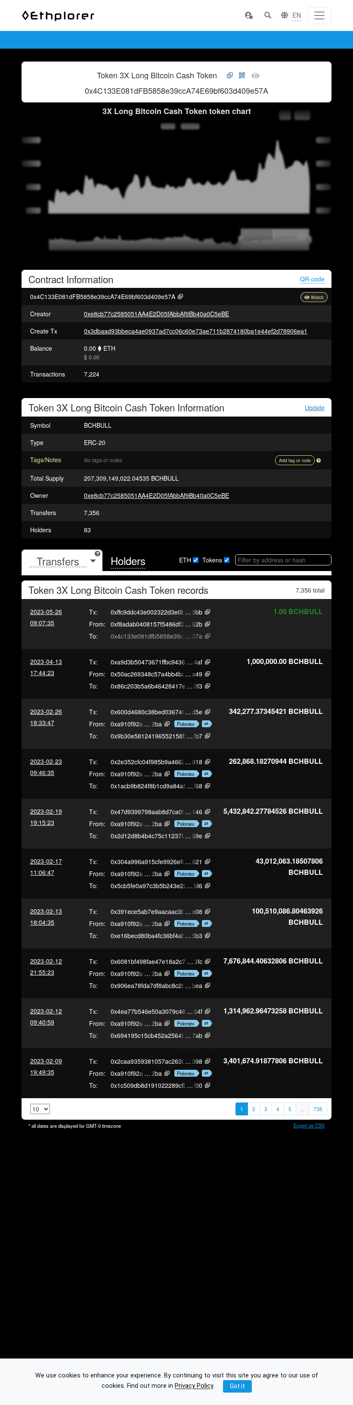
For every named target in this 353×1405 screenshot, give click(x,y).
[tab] (62, 561)
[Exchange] (205, 723)
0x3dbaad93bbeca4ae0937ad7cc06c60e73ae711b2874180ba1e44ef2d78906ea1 (195, 331)
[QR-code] (242, 76)
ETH (185, 560)
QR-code (312, 279)
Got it (237, 1386)
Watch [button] (317, 297)
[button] (248, 15)
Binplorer (215, 40)
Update (315, 407)
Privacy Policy (194, 1386)
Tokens (212, 560)
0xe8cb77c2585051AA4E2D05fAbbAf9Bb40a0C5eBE (156, 313)
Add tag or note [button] (295, 460)
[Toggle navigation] (319, 15)
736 (317, 1108)
